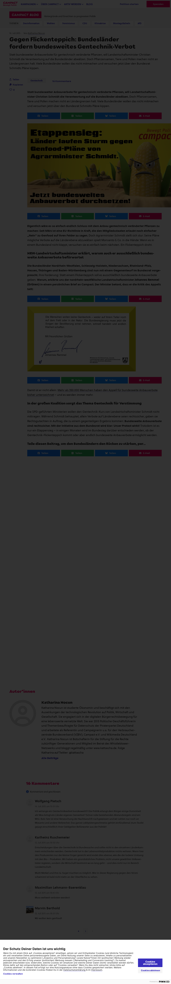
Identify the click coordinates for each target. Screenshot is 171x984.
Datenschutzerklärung (74, 970)
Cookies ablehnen (150, 970)
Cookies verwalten (13, 974)
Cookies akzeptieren (150, 962)
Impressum (96, 970)
